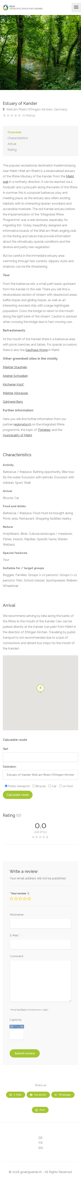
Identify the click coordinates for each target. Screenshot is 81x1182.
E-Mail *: (15, 935)
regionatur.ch (22, 424)
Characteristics (18, 138)
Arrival (12, 144)
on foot (67, 786)
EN (40, 1148)
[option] (40, 52)
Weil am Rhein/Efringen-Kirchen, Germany (36, 109)
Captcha (15, 1020)
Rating (12, 150)
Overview (14, 132)
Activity (8, 465)
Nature (8, 527)
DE (40, 1138)
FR (41, 1143)
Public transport (19, 786)
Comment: (17, 956)
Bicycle (40, 786)
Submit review (25, 1053)
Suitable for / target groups (23, 568)
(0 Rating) (29, 115)
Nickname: (17, 914)
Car (54, 786)
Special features (15, 553)
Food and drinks (14, 506)
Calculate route (18, 794)
